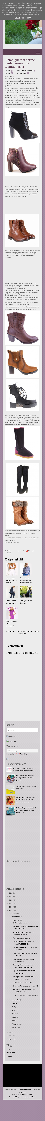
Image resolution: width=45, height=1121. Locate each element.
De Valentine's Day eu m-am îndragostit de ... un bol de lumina (25, 778)
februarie (15, 1024)
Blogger (23, 1092)
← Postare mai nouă (12, 631)
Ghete (7, 283)
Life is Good (10, 1053)
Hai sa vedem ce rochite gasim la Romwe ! (11, 580)
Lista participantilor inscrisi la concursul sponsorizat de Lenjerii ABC (26, 810)
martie (14, 1021)
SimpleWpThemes (26, 1094)
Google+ (31, 551)
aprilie (14, 1017)
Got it (29, 18)
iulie (13, 1007)
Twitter (9, 553)
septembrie (16, 1000)
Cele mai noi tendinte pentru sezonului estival (26, 580)
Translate (23, 754)
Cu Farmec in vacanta (20, 923)
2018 (11, 907)
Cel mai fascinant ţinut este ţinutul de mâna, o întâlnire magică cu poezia (25, 799)
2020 (11, 900)
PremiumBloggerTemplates (18, 1097)
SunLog (9, 1056)
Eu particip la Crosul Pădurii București (25, 995)
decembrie (16, 913)
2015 (11, 1036)
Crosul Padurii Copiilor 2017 (22, 982)
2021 (11, 896)
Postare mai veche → (32, 631)
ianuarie (15, 1028)
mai (13, 1014)
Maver (33, 1097)
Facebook (20, 551)
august (14, 1003)
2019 (11, 903)
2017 (11, 910)
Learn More (19, 18)
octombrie (16, 920)
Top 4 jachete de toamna (21, 938)
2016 (11, 1032)
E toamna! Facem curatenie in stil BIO (25, 986)
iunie (14, 1010)
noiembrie (15, 917)
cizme (15, 415)
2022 (11, 893)
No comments (21, 73)
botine (7, 97)
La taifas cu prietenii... (25, 1090)
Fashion (7, 73)
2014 (11, 1039)
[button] (22, 52)
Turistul (8, 1049)
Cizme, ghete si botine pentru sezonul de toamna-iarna (20, 63)
